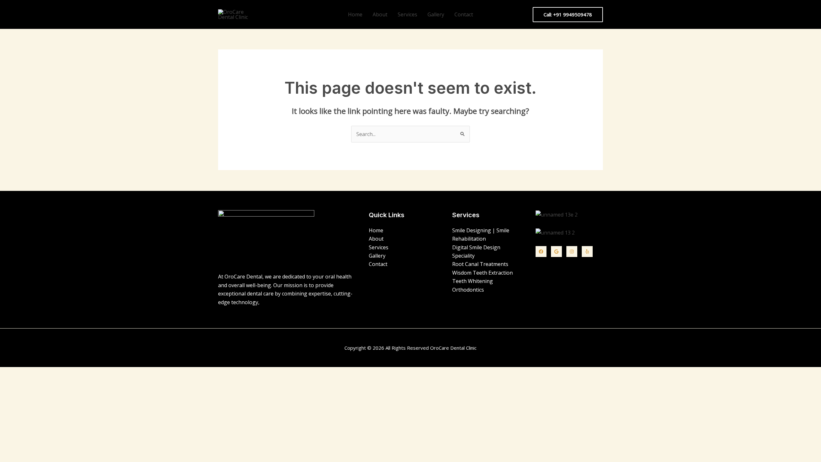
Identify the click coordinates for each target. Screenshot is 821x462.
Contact (463, 14)
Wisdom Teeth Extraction (482, 272)
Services (407, 14)
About (380, 14)
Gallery (435, 14)
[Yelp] (587, 251)
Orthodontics (468, 289)
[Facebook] (541, 251)
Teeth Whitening (472, 281)
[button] (568, 14)
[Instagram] (571, 251)
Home (355, 14)
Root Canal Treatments (480, 264)
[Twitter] (556, 251)
